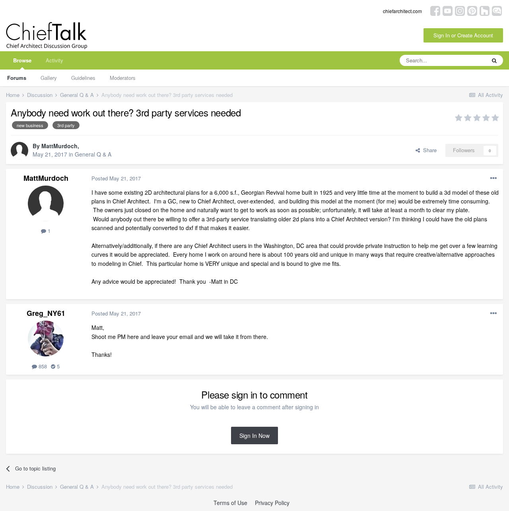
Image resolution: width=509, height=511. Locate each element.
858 (42, 366)
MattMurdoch (59, 146)
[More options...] (493, 178)
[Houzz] (485, 10)
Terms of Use (230, 503)
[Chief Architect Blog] (497, 10)
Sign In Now (254, 435)
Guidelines (83, 77)
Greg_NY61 (46, 313)
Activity (54, 60)
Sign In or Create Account (463, 35)
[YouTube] (448, 10)
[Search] (494, 60)
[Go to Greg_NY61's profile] (46, 338)
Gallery (49, 77)
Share (428, 150)
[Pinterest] (472, 10)
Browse (22, 60)
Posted (116, 178)
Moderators (123, 77)
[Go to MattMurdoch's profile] (19, 150)
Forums (16, 77)
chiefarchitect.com (402, 11)
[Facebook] (435, 10)
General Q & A (93, 154)
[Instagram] (460, 10)
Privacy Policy (272, 503)
